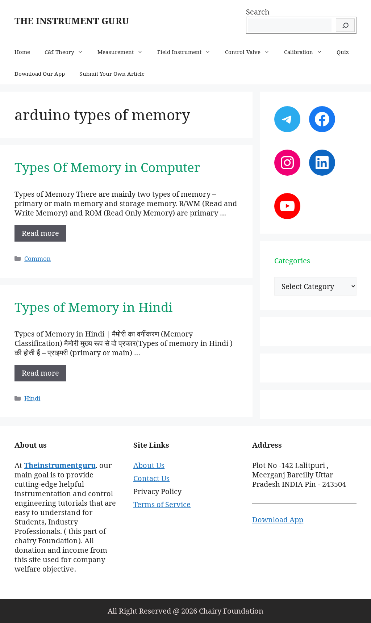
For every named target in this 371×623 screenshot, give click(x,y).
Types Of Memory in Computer (107, 167)
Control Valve (242, 51)
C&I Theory (59, 51)
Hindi (32, 398)
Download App (277, 519)
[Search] (345, 25)
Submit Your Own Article (112, 73)
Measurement (115, 51)
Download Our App (39, 73)
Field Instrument (179, 51)
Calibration (298, 51)
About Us (148, 465)
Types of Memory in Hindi (93, 306)
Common (37, 258)
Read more (40, 233)
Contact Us (151, 478)
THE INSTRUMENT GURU (71, 20)
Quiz (343, 51)
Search (258, 12)
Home (22, 51)
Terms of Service (162, 504)
